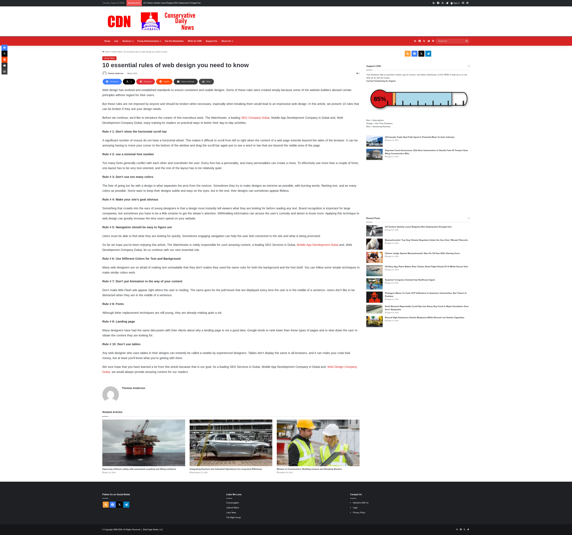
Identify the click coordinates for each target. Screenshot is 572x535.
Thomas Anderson (115, 73)
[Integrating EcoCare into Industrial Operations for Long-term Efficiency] (231, 443)
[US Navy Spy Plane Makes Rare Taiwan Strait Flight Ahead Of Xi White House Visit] (374, 270)
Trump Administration (148, 41)
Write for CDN (195, 41)
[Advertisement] (418, 188)
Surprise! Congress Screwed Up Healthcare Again (410, 280)
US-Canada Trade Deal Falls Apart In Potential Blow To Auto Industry (419, 137)
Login (355, 508)
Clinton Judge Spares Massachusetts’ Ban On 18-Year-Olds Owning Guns (422, 253)
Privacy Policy (359, 512)
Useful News (116, 52)
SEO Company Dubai (255, 117)
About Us (226, 41)
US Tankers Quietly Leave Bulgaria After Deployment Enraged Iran (418, 227)
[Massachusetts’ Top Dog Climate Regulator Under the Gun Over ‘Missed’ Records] (374, 244)
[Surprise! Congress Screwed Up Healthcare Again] (374, 283)
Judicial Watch (232, 508)
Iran (116, 41)
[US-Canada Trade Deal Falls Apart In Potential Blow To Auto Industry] (374, 141)
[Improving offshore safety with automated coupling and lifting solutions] (143, 443)
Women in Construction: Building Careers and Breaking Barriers (309, 469)
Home (107, 41)
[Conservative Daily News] (153, 21)
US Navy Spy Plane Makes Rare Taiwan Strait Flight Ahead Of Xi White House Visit (426, 266)
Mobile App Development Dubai (317, 244)
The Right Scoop (233, 517)
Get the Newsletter (174, 41)
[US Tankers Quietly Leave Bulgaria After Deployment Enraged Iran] (374, 230)
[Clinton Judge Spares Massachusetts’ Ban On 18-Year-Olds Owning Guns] (374, 257)
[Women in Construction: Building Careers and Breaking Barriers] (318, 443)
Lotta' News (231, 512)
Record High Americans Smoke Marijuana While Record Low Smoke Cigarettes (424, 317)
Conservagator (232, 503)
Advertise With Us (361, 503)
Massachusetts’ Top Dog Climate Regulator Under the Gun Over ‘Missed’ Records (426, 240)
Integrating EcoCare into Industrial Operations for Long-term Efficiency (226, 469)
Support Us (211, 41)
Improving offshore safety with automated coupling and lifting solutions (139, 469)
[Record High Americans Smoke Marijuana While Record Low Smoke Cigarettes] (374, 321)
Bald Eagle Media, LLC (153, 529)
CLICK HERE (443, 75)
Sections (126, 41)
